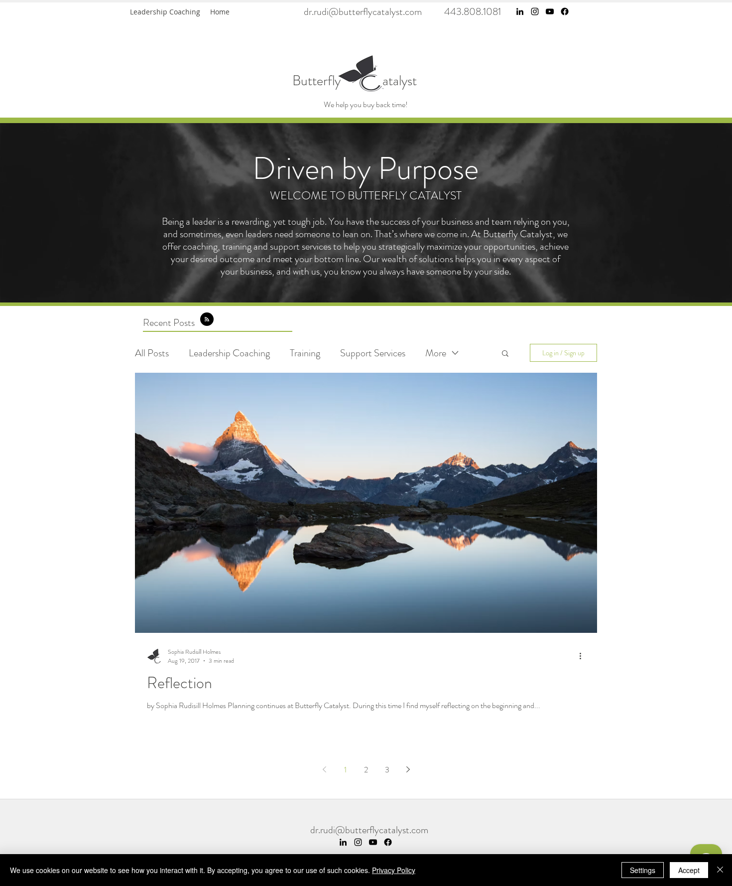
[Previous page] (324, 769)
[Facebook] (565, 11)
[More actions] (584, 656)
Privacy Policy (393, 870)
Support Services (372, 353)
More (435, 353)
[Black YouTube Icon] (550, 11)
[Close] (720, 870)
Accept (689, 870)
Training (305, 353)
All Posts (152, 353)
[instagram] (535, 11)
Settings (642, 870)
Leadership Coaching (229, 353)
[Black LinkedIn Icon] (520, 11)
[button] (505, 354)
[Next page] (408, 769)
